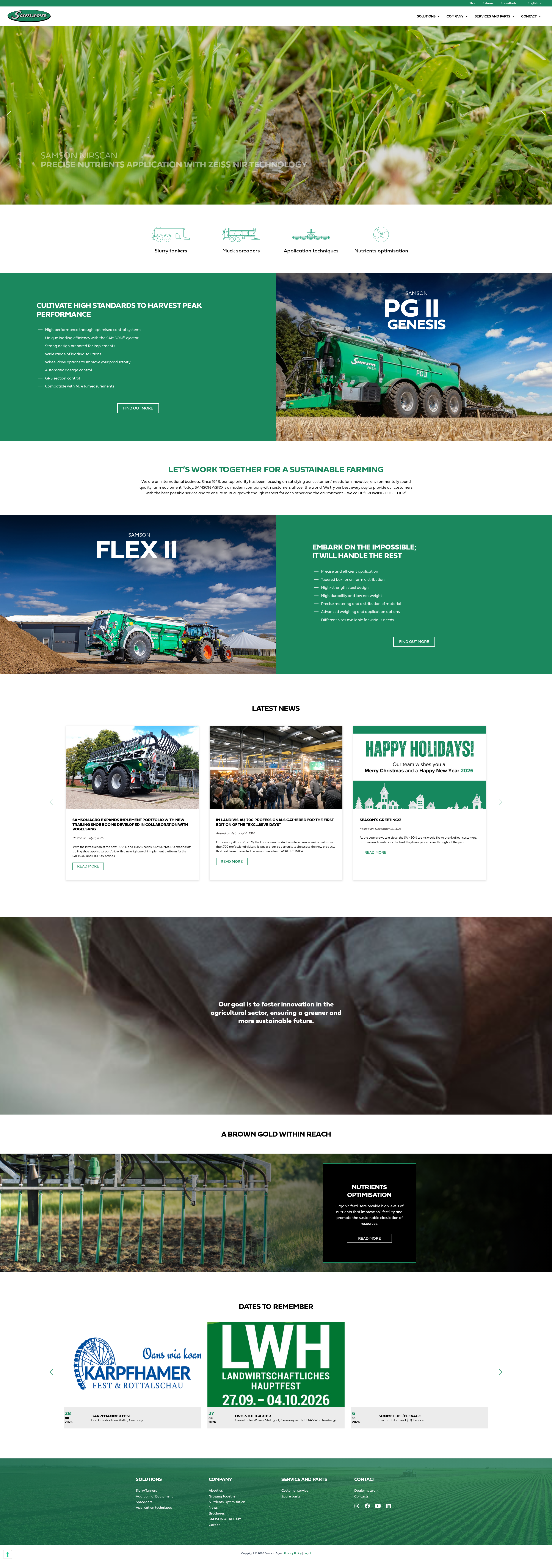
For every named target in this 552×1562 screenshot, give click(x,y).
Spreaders (144, 1502)
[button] (539, 3)
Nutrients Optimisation (227, 1502)
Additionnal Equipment (154, 1496)
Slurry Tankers (146, 1490)
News (213, 1507)
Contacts (361, 1496)
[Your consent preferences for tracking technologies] (7, 1554)
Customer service (294, 1490)
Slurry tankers (171, 251)
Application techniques (311, 251)
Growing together (223, 1496)
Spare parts (290, 1496)
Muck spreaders (241, 251)
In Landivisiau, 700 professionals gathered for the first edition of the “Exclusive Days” (275, 822)
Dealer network (366, 1490)
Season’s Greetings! (380, 819)
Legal (307, 1553)
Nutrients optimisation (381, 251)
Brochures (217, 1513)
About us (216, 1490)
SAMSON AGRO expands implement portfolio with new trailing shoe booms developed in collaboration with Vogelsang (130, 824)
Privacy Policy (293, 1553)
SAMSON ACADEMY (225, 1519)
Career (214, 1525)
